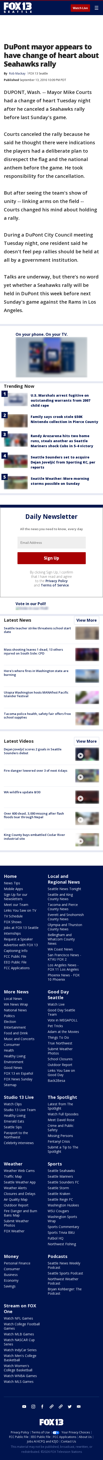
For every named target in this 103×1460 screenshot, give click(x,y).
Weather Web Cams (19, 1170)
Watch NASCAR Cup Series (19, 1342)
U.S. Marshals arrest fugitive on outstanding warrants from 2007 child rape (60, 400)
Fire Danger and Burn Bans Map (20, 1213)
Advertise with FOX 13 (21, 945)
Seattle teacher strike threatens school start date (37, 630)
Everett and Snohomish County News (66, 916)
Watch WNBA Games (20, 1375)
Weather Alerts (15, 1188)
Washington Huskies (63, 1205)
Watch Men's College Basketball (20, 1357)
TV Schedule (13, 916)
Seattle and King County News (60, 896)
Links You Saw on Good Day (61, 1072)
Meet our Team (16, 904)
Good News (13, 1067)
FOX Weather (14, 1231)
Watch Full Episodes (63, 1114)
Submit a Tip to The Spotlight (63, 1149)
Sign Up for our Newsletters (15, 896)
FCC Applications (17, 968)
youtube (24, 1406)
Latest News (17, 620)
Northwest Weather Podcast (63, 1281)
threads (60, 1406)
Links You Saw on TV (20, 910)
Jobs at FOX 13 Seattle (21, 927)
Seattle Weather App (20, 1182)
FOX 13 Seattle (38, 73)
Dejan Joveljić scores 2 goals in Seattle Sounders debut (33, 751)
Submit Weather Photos (60, 1051)
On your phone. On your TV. (42, 334)
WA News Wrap (16, 1004)
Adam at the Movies (63, 1031)
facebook (42, 1406)
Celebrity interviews (19, 1143)
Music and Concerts (19, 1039)
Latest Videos (19, 741)
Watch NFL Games (18, 1318)
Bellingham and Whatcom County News (61, 939)
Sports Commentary (63, 1226)
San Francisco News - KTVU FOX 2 (64, 957)
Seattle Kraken (59, 1193)
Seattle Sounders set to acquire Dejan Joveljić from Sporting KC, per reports (63, 462)
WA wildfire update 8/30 (22, 792)
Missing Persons (60, 1135)
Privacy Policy (57, 581)
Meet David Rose (61, 1120)
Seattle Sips (13, 1127)
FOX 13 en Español (18, 1073)
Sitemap (10, 1085)
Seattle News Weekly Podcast (64, 1265)
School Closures (60, 1059)
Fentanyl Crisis (59, 1141)
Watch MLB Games (19, 1334)
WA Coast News (60, 949)
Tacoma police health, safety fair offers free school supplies (37, 716)
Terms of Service (55, 585)
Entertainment (15, 1027)
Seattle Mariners (60, 1176)
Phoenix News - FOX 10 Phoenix (64, 977)
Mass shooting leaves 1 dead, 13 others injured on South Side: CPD (33, 651)
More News (16, 992)
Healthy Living (14, 1056)
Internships (12, 933)
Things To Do (58, 1037)
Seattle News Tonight (64, 888)
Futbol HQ (55, 1238)
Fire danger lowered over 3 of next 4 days (35, 770)
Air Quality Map (16, 1199)
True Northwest (60, 1043)
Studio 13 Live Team (20, 1109)
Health (9, 1050)
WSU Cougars (58, 1211)
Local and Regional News (64, 879)
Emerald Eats (14, 1121)
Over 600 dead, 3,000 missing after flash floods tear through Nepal (34, 815)
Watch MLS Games (19, 1381)
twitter (70, 1406)
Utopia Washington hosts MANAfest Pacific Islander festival (36, 694)
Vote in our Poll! (31, 603)
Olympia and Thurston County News (65, 926)
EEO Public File (15, 962)
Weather (13, 1164)
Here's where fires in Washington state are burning (36, 673)
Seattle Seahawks (61, 1170)
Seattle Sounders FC (63, 1182)
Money (11, 1256)
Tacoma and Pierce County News (63, 906)
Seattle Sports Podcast (65, 1273)
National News (15, 1010)
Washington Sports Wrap (62, 1218)
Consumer (12, 1044)
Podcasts (57, 1256)
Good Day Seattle (58, 994)
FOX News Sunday (18, 1079)
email (79, 1406)
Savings (10, 1286)
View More (86, 620)
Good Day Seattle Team (61, 1012)
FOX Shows (13, 922)
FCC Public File (15, 956)
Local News (13, 998)
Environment (13, 1062)
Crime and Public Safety (61, 1127)
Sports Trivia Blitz (61, 1232)
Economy (11, 1280)
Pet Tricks (55, 1026)
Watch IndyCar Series (20, 1350)
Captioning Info (16, 950)
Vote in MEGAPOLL (63, 1020)
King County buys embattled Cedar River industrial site (34, 837)
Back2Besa (56, 1080)
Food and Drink (16, 1033)
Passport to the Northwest (16, 1134)
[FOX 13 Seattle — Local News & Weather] (18, 7)
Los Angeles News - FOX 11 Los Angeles (63, 967)
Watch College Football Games (22, 1326)
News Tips (12, 883)
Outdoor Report (60, 1064)
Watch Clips (13, 1104)
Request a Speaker (18, 939)
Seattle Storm (58, 1188)
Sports (55, 1164)
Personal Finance (17, 1263)
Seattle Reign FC (60, 1199)
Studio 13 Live (19, 1097)
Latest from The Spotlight (60, 1106)
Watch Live (80, 8)
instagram (33, 1406)
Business (11, 1274)
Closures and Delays (19, 1193)
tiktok (51, 1406)
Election (10, 1021)
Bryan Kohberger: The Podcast (65, 1291)
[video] (87, 754)
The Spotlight (62, 1097)
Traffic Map (13, 1176)
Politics (9, 1016)
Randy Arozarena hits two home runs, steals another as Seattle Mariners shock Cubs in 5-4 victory (62, 441)
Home (10, 876)
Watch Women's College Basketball (18, 1367)
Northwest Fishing (62, 1244)
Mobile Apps (13, 888)
